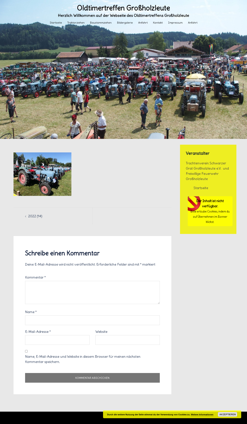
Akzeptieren (227, 414)
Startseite (56, 22)
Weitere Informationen (202, 414)
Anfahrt (143, 22)
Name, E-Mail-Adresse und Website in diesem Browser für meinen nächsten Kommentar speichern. (82, 359)
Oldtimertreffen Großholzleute (123, 8)
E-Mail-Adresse (38, 331)
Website (101, 331)
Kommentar (35, 277)
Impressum (175, 22)
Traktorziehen (76, 22)
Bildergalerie (125, 22)
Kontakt (158, 22)
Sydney (101, 418)
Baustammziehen (101, 22)
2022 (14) (35, 216)
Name (31, 312)
